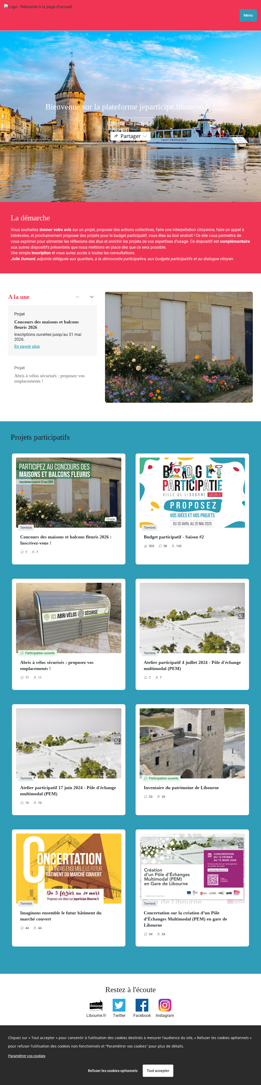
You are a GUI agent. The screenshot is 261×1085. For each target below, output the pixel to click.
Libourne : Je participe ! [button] (130, 123)
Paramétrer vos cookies (26, 1056)
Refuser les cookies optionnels (113, 1071)
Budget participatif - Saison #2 (174, 536)
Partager (131, 136)
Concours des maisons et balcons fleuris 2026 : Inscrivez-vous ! (66, 540)
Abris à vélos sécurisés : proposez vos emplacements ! (57, 665)
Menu (248, 15)
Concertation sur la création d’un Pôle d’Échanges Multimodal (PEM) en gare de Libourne (185, 919)
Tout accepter (158, 1071)
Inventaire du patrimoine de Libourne (181, 787)
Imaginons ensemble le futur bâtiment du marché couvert (60, 916)
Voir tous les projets (130, 958)
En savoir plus (35, 347)
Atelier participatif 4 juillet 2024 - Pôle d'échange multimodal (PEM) (192, 665)
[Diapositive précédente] (77, 297)
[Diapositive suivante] (92, 297)
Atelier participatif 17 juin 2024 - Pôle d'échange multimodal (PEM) (68, 790)
